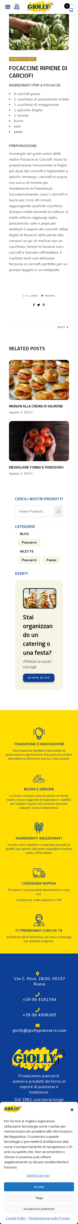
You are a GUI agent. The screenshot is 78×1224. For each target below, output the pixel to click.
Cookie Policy (16, 1218)
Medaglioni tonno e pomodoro (36, 467)
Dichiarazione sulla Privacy (49, 1218)
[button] (72, 1110)
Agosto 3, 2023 (20, 412)
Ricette (27, 551)
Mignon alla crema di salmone (36, 406)
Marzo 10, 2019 (22, 59)
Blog (24, 534)
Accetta (39, 1187)
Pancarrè (29, 542)
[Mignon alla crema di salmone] (39, 380)
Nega (39, 1198)
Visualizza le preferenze (39, 1209)
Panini (50, 295)
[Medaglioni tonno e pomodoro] (39, 441)
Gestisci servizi (38, 1175)
